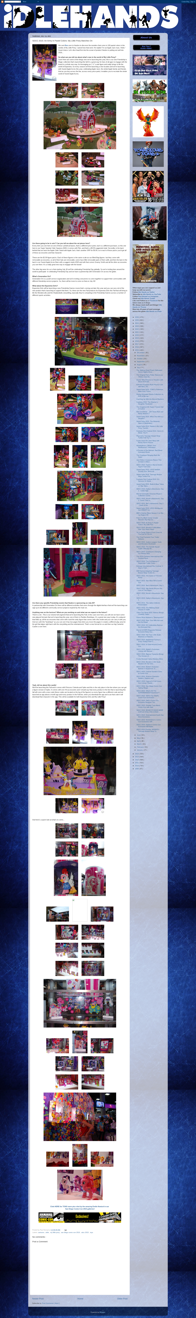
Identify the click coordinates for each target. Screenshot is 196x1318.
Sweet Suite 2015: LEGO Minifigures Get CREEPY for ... (149, 509)
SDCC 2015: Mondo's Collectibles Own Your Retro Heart (148, 528)
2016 (137, 347)
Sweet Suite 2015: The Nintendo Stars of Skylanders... (148, 422)
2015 (137, 350)
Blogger (102, 1312)
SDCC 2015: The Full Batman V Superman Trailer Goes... (147, 562)
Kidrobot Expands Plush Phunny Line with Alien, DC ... (149, 385)
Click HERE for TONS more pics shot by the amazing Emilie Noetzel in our (79, 1206)
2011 (137, 763)
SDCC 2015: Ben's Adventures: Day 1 (149, 585)
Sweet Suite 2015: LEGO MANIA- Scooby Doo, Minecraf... (148, 470)
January (140, 750)
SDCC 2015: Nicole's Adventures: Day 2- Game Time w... (150, 499)
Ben (66, 45)
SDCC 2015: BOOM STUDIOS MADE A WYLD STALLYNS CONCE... (149, 711)
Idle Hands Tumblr (148, 298)
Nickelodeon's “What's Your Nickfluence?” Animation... (146, 446)
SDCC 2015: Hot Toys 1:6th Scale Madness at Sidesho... (148, 635)
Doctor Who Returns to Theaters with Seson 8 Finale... (149, 381)
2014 (137, 754)
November (141, 356)
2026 (137, 317)
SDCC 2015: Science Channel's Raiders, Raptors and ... (147, 677)
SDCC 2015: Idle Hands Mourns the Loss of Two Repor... (149, 589)
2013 (137, 757)
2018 (137, 341)
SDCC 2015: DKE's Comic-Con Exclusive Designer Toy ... (147, 701)
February (140, 747)
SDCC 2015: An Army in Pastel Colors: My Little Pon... (147, 523)
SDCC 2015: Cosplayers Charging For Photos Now (148, 552)
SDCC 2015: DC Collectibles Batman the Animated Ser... (149, 626)
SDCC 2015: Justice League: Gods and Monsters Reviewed (149, 543)
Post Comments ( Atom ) (51, 1303)
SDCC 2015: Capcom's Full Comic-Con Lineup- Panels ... (149, 682)
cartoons (41, 1232)
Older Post (122, 1298)
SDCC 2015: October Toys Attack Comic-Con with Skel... (148, 706)
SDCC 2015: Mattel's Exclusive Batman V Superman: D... (147, 667)
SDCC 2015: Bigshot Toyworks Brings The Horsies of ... (149, 655)
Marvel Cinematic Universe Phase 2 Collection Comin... (149, 495)
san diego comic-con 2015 (70, 1232)
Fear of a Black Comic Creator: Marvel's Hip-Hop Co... (147, 519)
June (139, 735)
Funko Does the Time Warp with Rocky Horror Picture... (147, 441)
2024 (137, 323)
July (138, 367)
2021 (137, 332)
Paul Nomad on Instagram (148, 296)
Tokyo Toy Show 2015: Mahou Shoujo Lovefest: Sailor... (150, 613)
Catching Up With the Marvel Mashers (150, 399)
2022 (137, 329)
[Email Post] (65, 1230)
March (139, 744)
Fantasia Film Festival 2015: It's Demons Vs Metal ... (147, 480)
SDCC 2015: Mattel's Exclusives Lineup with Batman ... (147, 650)
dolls (47, 1232)
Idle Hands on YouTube (152, 294)
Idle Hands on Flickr (154, 311)
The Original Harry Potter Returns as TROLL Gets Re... (149, 376)
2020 (137, 335)
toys (91, 1232)
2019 (137, 338)
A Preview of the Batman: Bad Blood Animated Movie (149, 451)
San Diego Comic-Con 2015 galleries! (80, 1209)
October (140, 358)
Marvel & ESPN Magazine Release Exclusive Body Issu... (148, 631)
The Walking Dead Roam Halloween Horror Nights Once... (149, 371)
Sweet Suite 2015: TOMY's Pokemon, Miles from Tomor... (149, 390)
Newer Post (38, 1298)
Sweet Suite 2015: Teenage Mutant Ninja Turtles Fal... (149, 475)
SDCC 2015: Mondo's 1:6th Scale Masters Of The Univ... (148, 663)
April (139, 741)
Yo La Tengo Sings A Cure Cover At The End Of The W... (149, 533)
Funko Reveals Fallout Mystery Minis (149, 659)
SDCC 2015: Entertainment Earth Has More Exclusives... (150, 716)
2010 (137, 766)
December (141, 352)
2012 (137, 760)
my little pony (55, 1232)
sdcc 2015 (85, 1232)
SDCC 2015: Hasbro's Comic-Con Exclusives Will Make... (148, 725)
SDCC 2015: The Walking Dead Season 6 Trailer (147, 608)
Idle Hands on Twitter (146, 292)
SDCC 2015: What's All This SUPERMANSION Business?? (148, 692)
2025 (137, 320)
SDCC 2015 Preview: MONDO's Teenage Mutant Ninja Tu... (147, 730)
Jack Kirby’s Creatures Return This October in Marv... (148, 461)
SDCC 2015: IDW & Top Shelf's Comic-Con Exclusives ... (147, 696)
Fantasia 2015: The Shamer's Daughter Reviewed (147, 403)
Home (80, 1298)
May (138, 738)
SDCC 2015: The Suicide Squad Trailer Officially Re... (147, 548)
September (141, 361)
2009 (137, 769)
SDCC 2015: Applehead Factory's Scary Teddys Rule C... (148, 640)
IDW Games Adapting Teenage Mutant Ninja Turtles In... (147, 572)
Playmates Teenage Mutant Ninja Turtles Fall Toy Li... (148, 437)
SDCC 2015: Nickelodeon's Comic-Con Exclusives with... (148, 721)
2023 (137, 326)
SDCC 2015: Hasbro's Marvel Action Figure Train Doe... (149, 466)
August (139, 365)
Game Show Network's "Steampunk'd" (150, 617)
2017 (137, 344)
